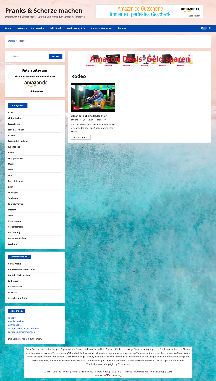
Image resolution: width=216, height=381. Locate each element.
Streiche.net (76, 120)
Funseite (12, 317)
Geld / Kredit (56, 28)
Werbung (12, 244)
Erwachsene (14, 124)
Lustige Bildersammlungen (21, 331)
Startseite (12, 40)
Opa (10, 175)
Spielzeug (13, 198)
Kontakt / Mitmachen (101, 28)
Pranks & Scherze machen (44, 10)
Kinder (11, 152)
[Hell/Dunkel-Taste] (204, 28)
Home (8, 28)
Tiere (10, 215)
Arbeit (11, 112)
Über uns (121, 28)
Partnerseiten (38, 28)
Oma (10, 169)
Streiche (12, 209)
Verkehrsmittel (15, 226)
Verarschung (14, 221)
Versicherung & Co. (76, 28)
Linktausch (21, 28)
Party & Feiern (15, 181)
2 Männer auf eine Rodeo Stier (89, 116)
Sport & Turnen (16, 204)
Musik (11, 163)
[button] (210, 28)
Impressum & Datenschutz (21, 269)
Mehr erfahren (82, 137)
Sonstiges (13, 192)
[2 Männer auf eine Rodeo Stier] (93, 97)
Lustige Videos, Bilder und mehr (24, 328)
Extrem (11, 135)
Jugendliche (14, 146)
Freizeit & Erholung (18, 141)
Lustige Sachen (15, 158)
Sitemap (160, 371)
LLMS (169, 371)
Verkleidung (14, 232)
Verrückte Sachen (17, 238)
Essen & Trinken (16, 129)
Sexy (76, 108)
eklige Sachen (15, 118)
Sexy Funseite (14, 324)
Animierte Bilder (16, 321)
